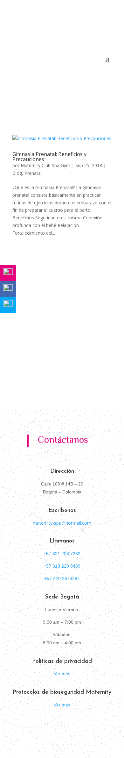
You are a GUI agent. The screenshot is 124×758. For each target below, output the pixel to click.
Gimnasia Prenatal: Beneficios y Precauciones (49, 157)
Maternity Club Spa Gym (45, 165)
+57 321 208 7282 (62, 553)
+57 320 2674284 (62, 578)
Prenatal (33, 173)
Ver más (62, 673)
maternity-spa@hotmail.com (62, 523)
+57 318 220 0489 (62, 566)
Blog (17, 173)
